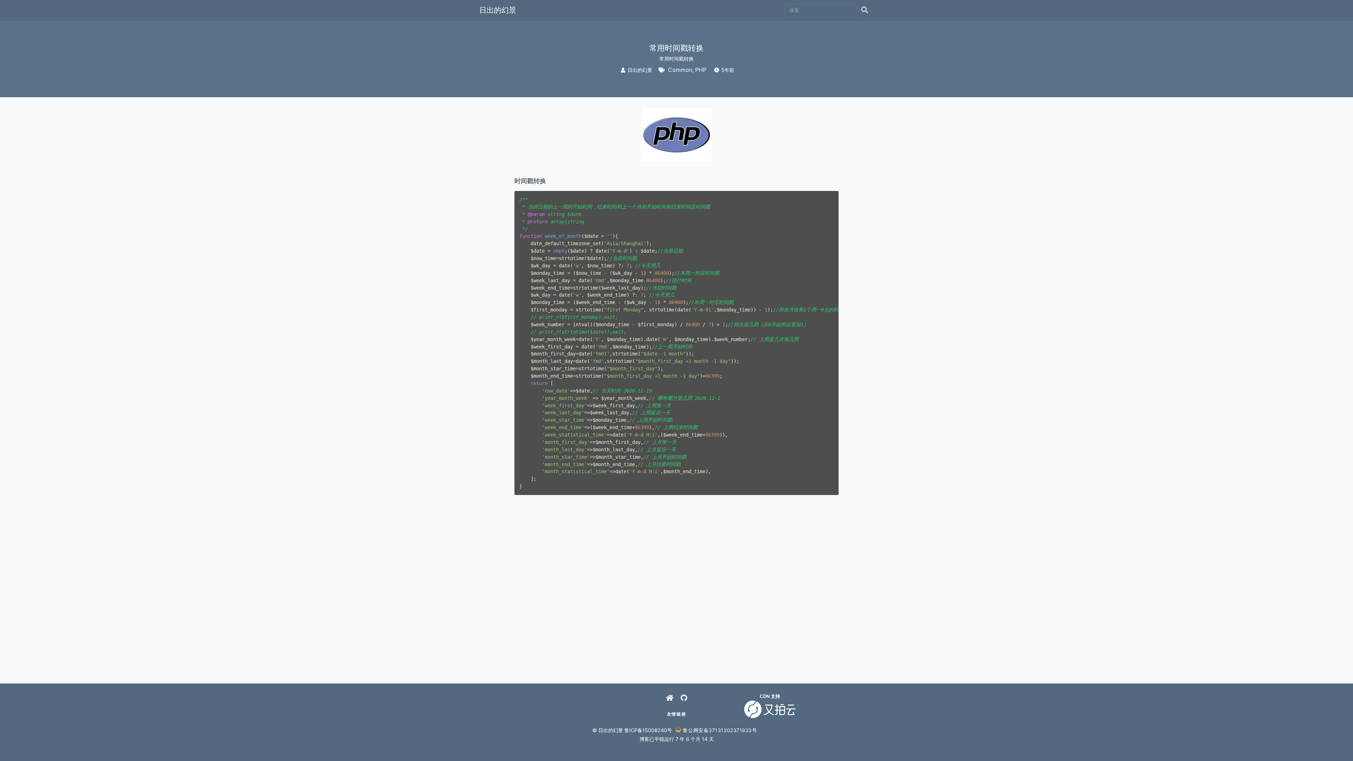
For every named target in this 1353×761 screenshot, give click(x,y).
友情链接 (676, 714)
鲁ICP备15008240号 (648, 730)
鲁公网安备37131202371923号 (720, 730)
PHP (700, 69)
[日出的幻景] (670, 698)
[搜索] (864, 11)
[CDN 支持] (769, 709)
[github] (684, 698)
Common (680, 69)
